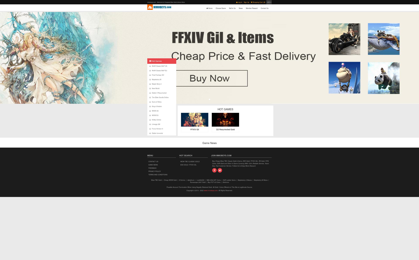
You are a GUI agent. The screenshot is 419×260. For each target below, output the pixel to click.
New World (155, 88)
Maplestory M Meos (261, 180)
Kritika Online (156, 120)
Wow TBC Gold (156, 180)
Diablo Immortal (157, 133)
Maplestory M (156, 79)
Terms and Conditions (157, 174)
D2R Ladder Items (229, 180)
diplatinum (191, 180)
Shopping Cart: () (258, 2)
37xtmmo (182, 180)
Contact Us (264, 8)
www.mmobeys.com (211, 190)
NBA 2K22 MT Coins (214, 180)
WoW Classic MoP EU (159, 70)
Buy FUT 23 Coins (214, 182)
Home (210, 8)
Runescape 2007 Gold (198, 182)
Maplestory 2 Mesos (245, 180)
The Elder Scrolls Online (160, 97)
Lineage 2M (155, 124)
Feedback (152, 168)
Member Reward (252, 8)
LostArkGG (200, 180)
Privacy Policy (154, 171)
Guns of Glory (156, 102)
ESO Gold (184, 165)
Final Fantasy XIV (157, 75)
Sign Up (246, 2)
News (241, 8)
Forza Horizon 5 (157, 129)
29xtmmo (226, 182)
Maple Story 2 (156, 84)
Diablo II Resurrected (159, 93)
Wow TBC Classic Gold (190, 161)
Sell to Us (232, 8)
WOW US (154, 111)
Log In (239, 2)
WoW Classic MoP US (159, 66)
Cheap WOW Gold (170, 180)
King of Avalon (156, 106)
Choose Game (221, 8)
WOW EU (154, 115)
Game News (153, 165)
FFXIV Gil (193, 165)
